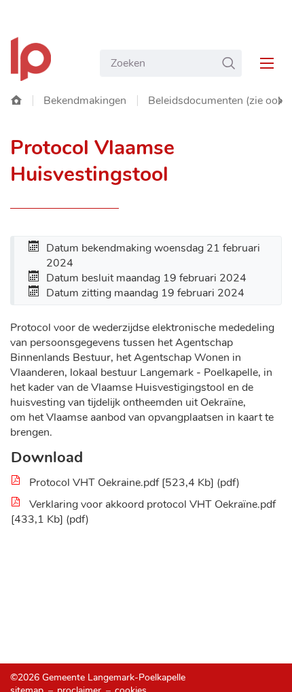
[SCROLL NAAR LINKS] (280, 101)
